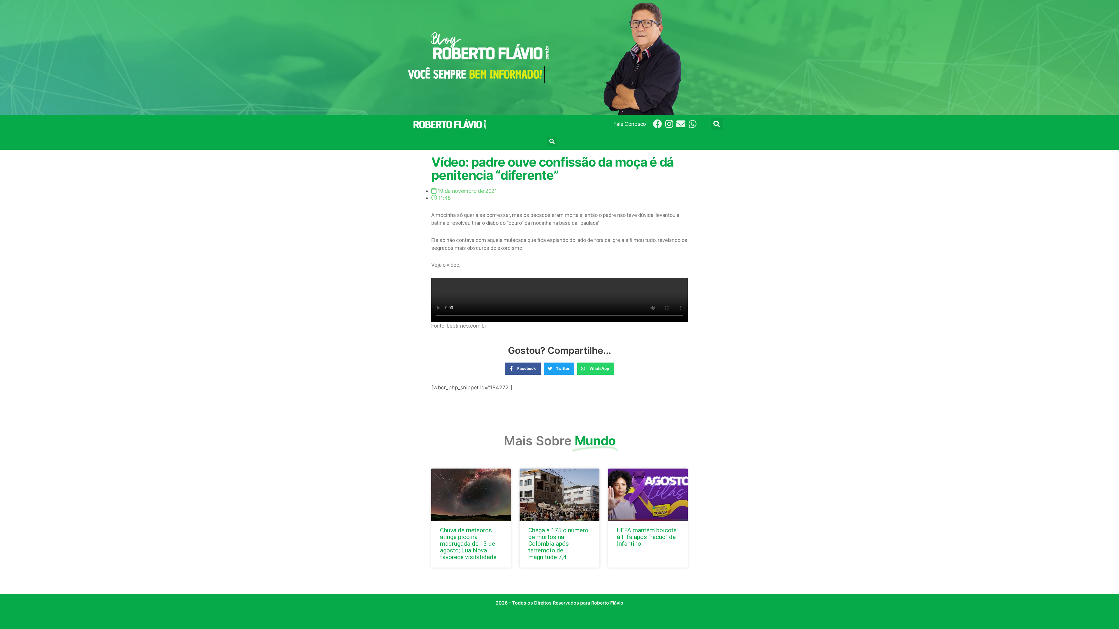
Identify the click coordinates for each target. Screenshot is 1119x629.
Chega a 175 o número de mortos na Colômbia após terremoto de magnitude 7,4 (558, 544)
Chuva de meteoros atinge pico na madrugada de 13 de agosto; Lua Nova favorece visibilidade (468, 544)
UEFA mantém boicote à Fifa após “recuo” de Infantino (647, 537)
